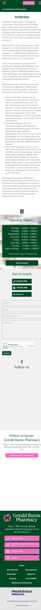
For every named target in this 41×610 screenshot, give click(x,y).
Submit (7, 353)
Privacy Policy (21, 605)
